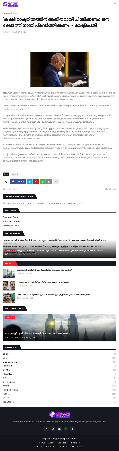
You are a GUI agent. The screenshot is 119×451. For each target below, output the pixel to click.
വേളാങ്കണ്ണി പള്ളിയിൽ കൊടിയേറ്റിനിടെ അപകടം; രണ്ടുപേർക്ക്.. (44, 270)
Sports (59, 397)
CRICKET (59, 354)
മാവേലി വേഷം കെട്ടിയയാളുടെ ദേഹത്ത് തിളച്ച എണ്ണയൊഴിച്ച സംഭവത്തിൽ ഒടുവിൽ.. (53, 294)
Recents (9, 263)
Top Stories (59, 401)
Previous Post (10, 189)
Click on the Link (75, 203)
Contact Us (63, 446)
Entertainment (59, 362)
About (51, 442)
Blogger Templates (61, 438)
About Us (50, 446)
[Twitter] (30, 181)
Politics (59, 394)
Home (6, 13)
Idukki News (59, 374)
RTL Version (74, 442)
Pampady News (59, 389)
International (59, 382)
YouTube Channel (11, 221)
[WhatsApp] (43, 181)
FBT (76, 438)
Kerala (59, 385)
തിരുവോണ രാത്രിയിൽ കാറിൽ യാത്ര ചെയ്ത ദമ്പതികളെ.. (43, 282)
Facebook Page (10, 217)
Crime (59, 357)
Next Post (110, 189)
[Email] (49, 181)
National (14, 13)
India (59, 377)
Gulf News (59, 369)
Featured (59, 365)
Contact (62, 442)
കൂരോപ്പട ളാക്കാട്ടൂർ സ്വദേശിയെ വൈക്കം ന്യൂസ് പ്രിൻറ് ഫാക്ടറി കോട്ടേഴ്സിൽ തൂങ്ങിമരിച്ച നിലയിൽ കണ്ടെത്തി (54, 250)
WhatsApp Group (11, 225)
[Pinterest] (36, 181)
